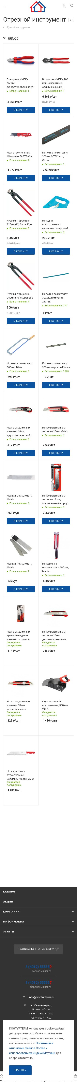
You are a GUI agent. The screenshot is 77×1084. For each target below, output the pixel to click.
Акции (8, 901)
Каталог (9, 891)
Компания (11, 911)
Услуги (8, 931)
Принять (20, 1070)
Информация (13, 921)
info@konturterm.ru (41, 997)
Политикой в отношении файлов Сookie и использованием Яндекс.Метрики (32, 1048)
